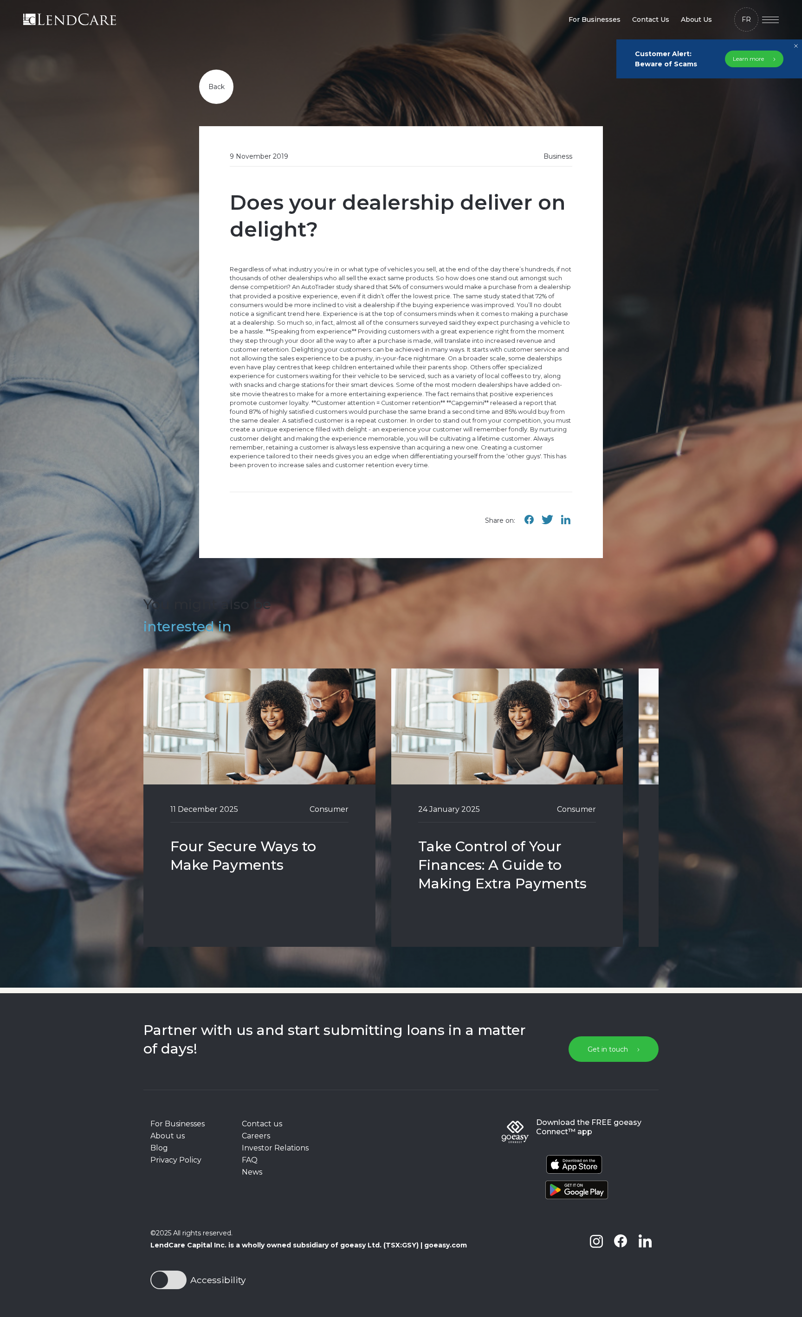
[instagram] (596, 1261)
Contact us (262, 1123)
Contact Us (650, 19)
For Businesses (595, 19)
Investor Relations (275, 1148)
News (252, 1172)
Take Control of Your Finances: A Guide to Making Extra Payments (502, 865)
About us (167, 1135)
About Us (696, 19)
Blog (159, 1148)
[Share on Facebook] (529, 524)
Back (216, 87)
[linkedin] (645, 1261)
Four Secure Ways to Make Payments (243, 856)
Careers (256, 1135)
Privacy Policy (175, 1160)
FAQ (250, 1160)
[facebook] (620, 1261)
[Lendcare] (69, 19)
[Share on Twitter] (547, 524)
